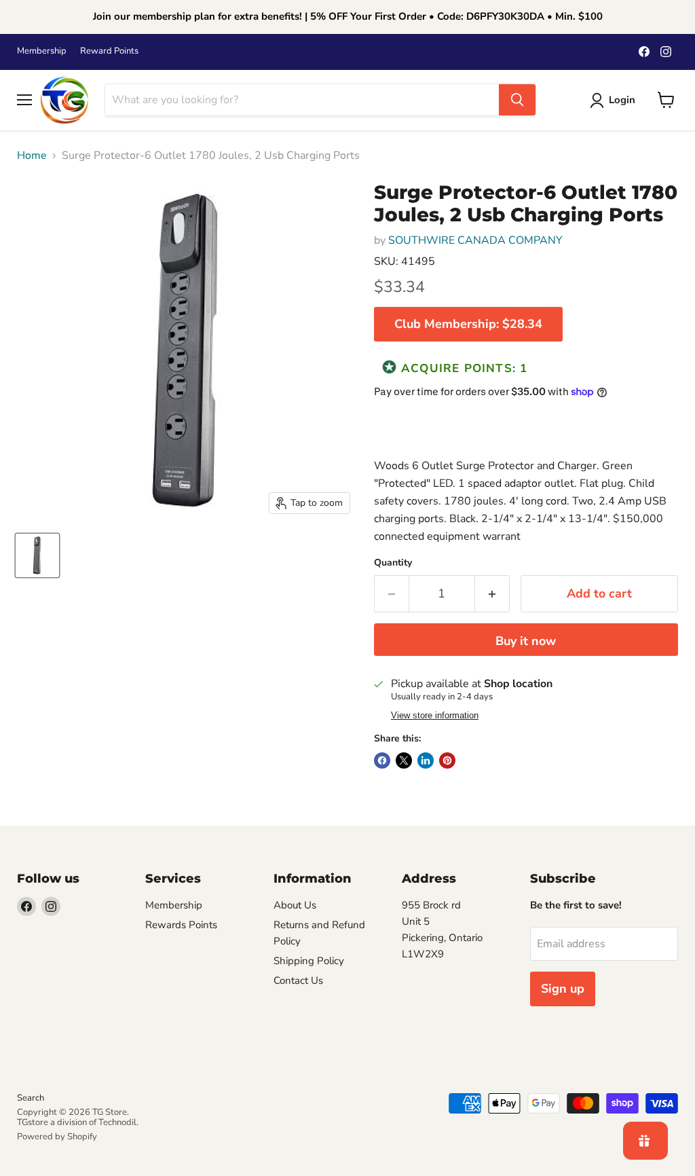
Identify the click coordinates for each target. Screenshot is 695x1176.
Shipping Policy (309, 961)
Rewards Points (181, 925)
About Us (295, 905)
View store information (434, 715)
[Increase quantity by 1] (492, 593)
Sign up (562, 988)
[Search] (517, 99)
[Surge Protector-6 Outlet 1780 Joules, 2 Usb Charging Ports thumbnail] (37, 555)
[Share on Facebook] (382, 760)
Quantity (393, 562)
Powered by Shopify (57, 1137)
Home (32, 155)
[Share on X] (404, 760)
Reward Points (109, 51)
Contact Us (298, 980)
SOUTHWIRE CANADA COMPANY (475, 240)
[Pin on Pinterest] (447, 760)
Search (30, 1098)
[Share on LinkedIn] (425, 760)
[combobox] (302, 99)
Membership (42, 51)
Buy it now (525, 641)
